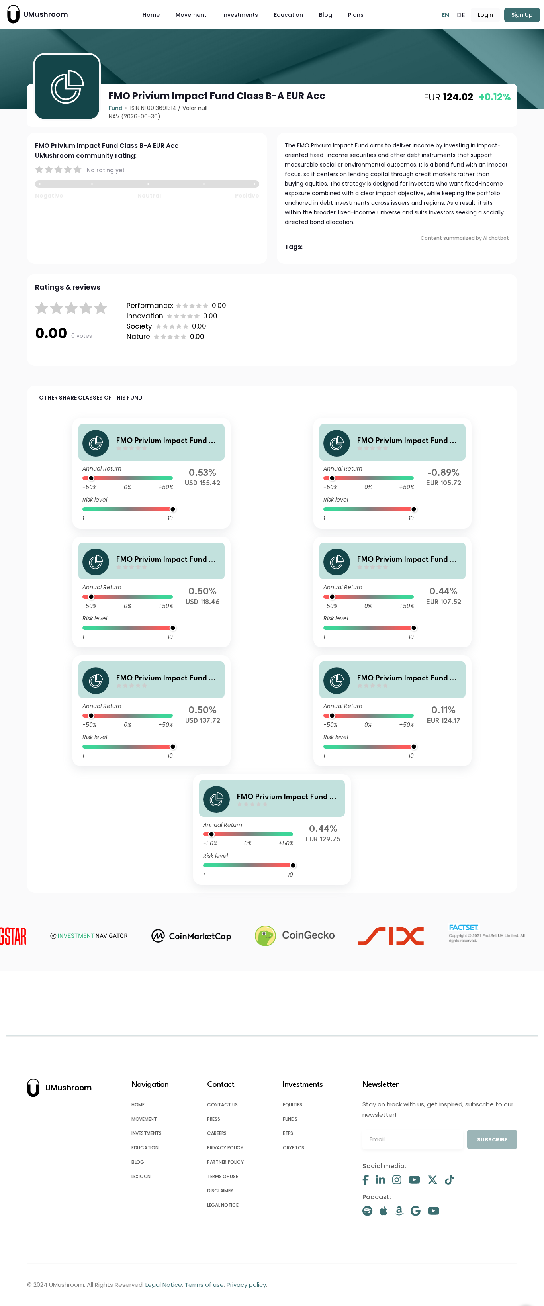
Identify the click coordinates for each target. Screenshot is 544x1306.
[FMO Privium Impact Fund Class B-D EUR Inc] (392, 592)
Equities (292, 1104)
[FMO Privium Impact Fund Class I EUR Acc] (392, 710)
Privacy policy (225, 1147)
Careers (217, 1133)
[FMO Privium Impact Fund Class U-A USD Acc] (151, 710)
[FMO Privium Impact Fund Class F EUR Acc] (272, 829)
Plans (356, 15)
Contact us (222, 1104)
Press (213, 1119)
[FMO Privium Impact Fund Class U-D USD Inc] (151, 592)
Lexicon (141, 1176)
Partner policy (225, 1162)
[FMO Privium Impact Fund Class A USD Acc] (151, 473)
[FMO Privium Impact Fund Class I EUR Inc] (392, 473)
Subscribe (492, 1139)
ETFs (288, 1133)
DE (461, 15)
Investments (240, 15)
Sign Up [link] (522, 15)
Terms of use (222, 1176)
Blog (325, 15)
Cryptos (293, 1147)
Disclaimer (220, 1190)
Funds (290, 1119)
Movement (191, 15)
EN (445, 15)
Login (485, 15)
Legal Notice (222, 1205)
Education (288, 15)
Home (151, 15)
